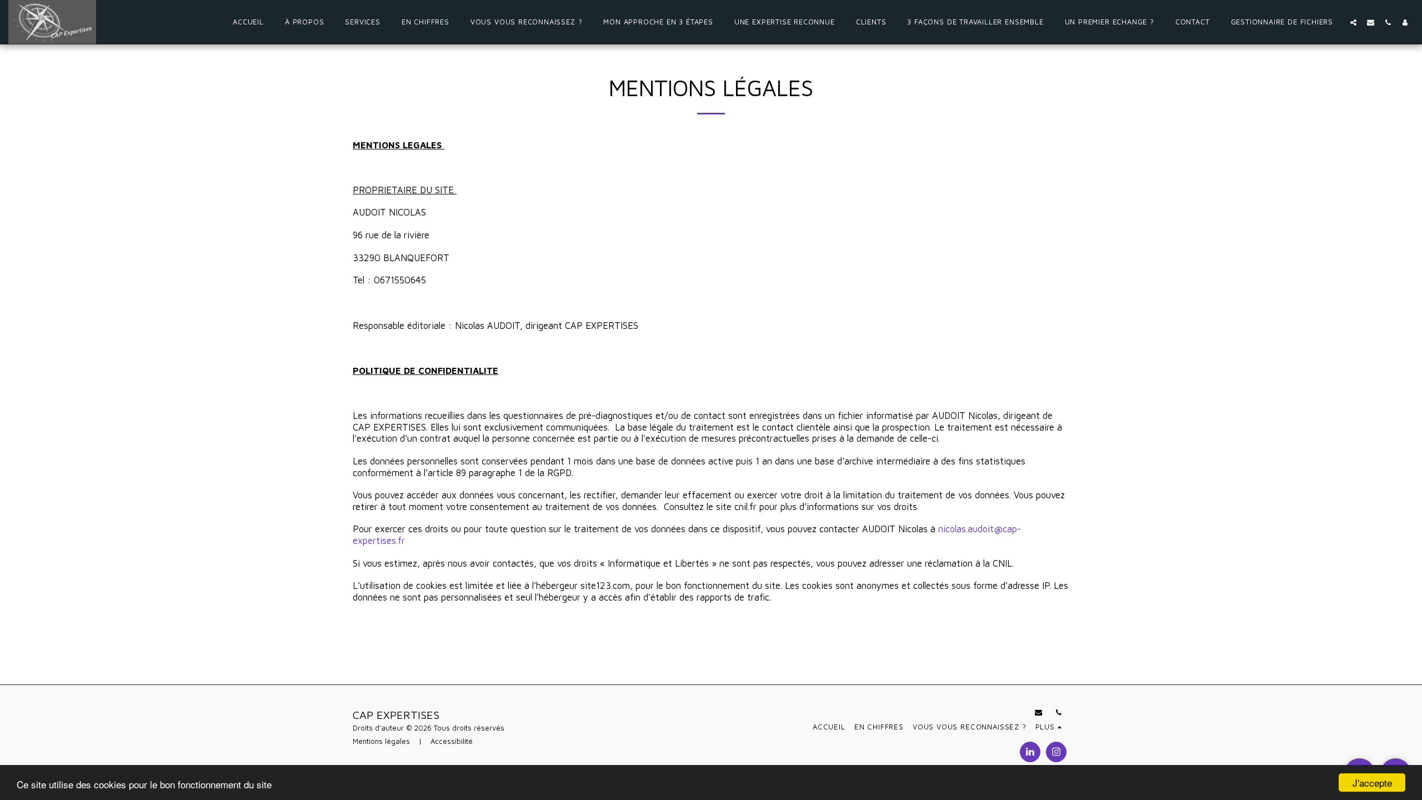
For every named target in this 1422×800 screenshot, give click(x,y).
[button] (1353, 22)
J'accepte (1372, 782)
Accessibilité (451, 741)
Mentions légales (381, 741)
